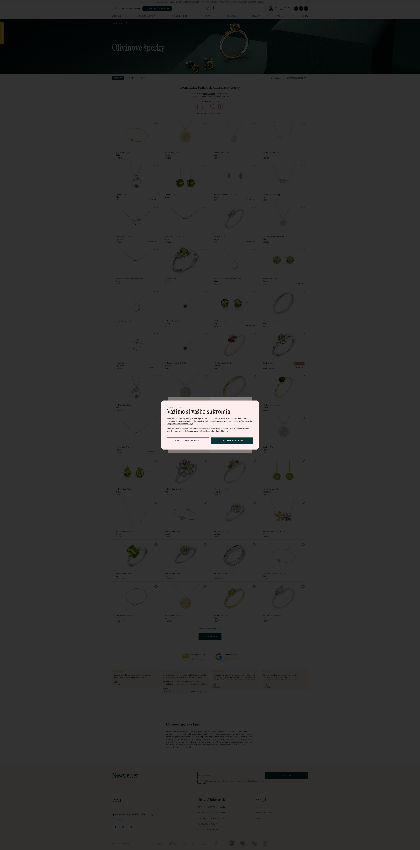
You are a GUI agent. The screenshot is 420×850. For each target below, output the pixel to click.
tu (226, 431)
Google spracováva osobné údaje (180, 424)
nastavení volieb (180, 431)
